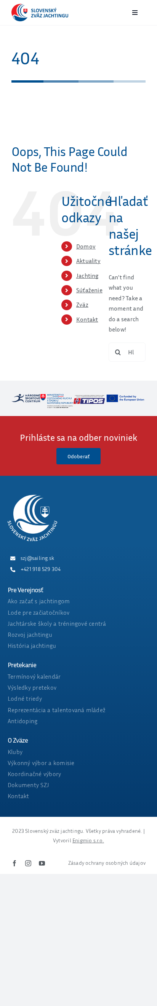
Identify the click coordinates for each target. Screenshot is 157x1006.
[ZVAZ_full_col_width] (39, 7)
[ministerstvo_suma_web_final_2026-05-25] (56, 397)
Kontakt (87, 319)
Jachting (87, 275)
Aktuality (88, 261)
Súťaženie (89, 290)
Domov (86, 246)
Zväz (82, 304)
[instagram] (28, 863)
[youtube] (42, 863)
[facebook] (14, 863)
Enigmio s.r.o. (88, 840)
